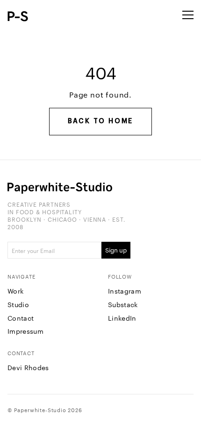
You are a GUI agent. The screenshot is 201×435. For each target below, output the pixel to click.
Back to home (101, 121)
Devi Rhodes (28, 367)
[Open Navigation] (188, 14)
